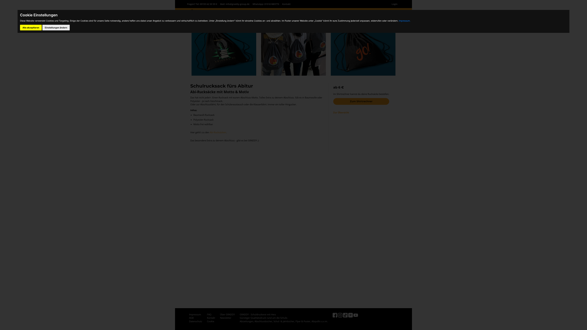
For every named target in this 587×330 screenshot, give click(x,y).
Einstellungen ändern (56, 27)
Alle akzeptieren (30, 27)
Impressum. (404, 20)
